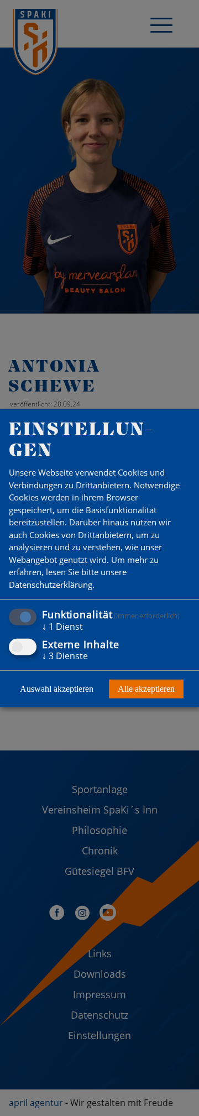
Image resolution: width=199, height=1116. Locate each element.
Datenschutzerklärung (50, 584)
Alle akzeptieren (146, 688)
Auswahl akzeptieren (56, 688)
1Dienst (62, 626)
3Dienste (65, 655)
